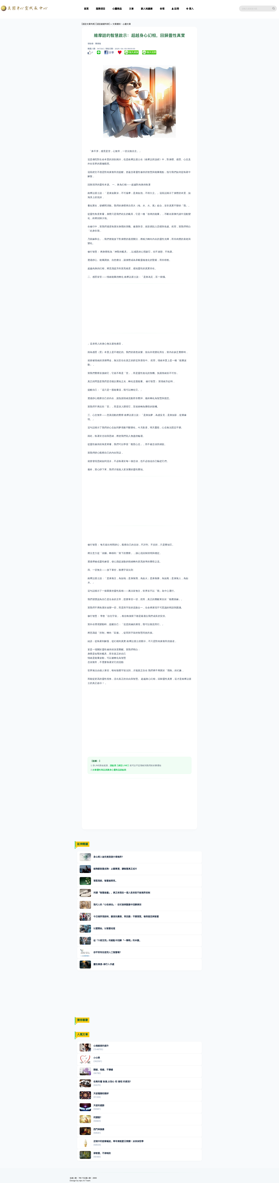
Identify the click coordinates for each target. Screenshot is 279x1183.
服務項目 (100, 8)
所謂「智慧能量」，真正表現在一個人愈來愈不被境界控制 (121, 892)
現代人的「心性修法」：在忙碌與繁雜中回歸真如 (117, 904)
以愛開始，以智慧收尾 (104, 928)
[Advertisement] (140, 308)
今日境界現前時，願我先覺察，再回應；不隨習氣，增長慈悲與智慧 (126, 916)
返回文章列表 (88, 24)
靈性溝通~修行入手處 (103, 964)
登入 (191, 8)
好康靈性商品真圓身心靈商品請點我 (109, 770)
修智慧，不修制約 (102, 1153)
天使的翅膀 (98, 1105)
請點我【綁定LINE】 (120, 765)
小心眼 (96, 1057)
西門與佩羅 (98, 1129)
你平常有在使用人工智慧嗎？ (107, 952)
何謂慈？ (97, 1117)
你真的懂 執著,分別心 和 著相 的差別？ (112, 1081)
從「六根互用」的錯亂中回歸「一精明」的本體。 (117, 940)
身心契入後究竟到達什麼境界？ (108, 856)
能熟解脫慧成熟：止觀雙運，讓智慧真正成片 (115, 868)
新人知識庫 (147, 8)
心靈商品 (117, 8)
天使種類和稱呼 (101, 1093)
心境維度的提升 (101, 1045)
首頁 (86, 8)
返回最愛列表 (103, 24)
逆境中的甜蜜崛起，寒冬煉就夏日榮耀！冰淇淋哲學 (118, 1141)
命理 (162, 8)
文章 (131, 8)
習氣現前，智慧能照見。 (105, 880)
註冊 (176, 8)
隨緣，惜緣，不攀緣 (103, 1069)
